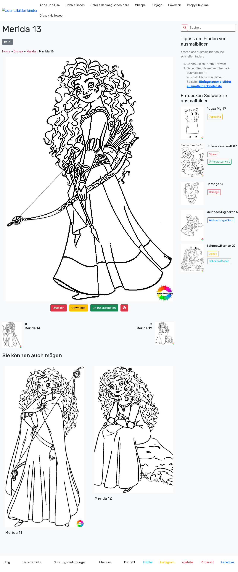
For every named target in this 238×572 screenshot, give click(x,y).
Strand (213, 154)
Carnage (214, 192)
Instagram (167, 562)
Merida (31, 51)
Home (6, 51)
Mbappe (140, 5)
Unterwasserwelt (219, 161)
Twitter (148, 562)
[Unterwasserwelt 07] (192, 161)
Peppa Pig (215, 116)
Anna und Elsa (50, 5)
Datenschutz (32, 562)
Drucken (59, 308)
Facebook (227, 562)
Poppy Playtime (198, 5)
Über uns (105, 562)
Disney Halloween (52, 15)
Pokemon (174, 5)
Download (79, 308)
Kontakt (129, 562)
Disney (18, 51)
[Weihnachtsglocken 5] (192, 225)
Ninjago (157, 5)
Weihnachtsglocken (220, 220)
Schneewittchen (219, 261)
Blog (7, 562)
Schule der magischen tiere (110, 5)
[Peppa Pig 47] (192, 124)
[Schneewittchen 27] (192, 259)
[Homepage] (19, 10)
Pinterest (207, 562)
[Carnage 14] (192, 194)
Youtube (187, 562)
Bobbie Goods (75, 5)
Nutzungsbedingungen (70, 562)
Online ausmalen (104, 308)
